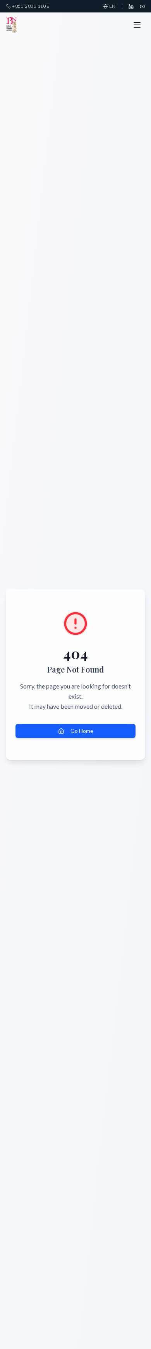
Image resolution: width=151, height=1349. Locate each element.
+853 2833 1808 (30, 6)
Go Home (81, 730)
